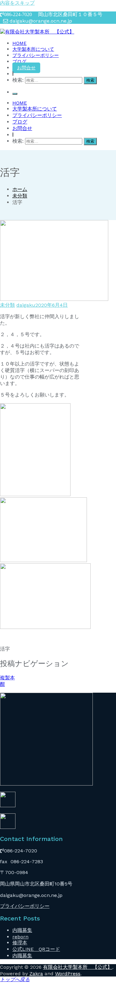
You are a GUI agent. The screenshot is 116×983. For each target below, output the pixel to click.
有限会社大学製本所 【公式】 (77, 967)
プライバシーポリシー (35, 55)
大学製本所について (33, 49)
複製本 (7, 678)
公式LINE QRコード (36, 949)
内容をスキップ (17, 3)
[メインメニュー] (14, 94)
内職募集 (22, 930)
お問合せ (26, 68)
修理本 (19, 943)
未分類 (7, 305)
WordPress (67, 974)
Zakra (36, 974)
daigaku (25, 305)
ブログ (19, 61)
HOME (19, 43)
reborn (20, 937)
